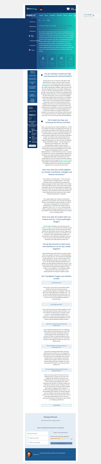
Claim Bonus (33, 145)
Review (41, 15)
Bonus (46, 15)
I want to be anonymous (60, 432)
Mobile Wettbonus (32, 95)
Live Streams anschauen (32, 87)
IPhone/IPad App (32, 82)
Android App (32, 79)
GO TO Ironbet (88, 15)
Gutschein (59, 15)
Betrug (65, 15)
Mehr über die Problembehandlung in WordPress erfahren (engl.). (56, 456)
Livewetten (52, 15)
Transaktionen (32, 91)
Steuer (70, 15)
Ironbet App (32, 75)
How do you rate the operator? (59, 436)
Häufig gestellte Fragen (32, 100)
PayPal (80, 15)
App (75, 15)
